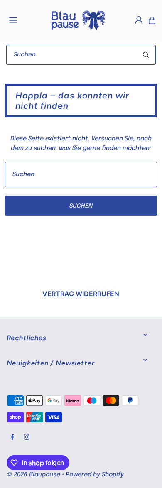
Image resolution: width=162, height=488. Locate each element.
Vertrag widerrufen (80, 293)
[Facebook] (12, 437)
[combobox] (81, 55)
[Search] (146, 55)
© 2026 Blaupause (33, 475)
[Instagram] (26, 437)
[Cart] (152, 20)
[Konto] (138, 20)
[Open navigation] (25, 20)
